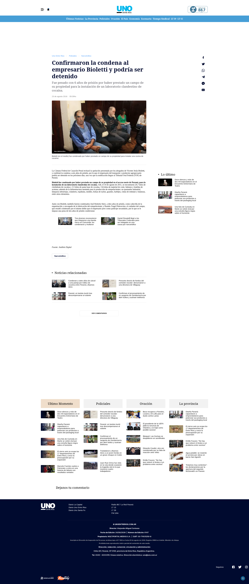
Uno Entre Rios (58, 56)
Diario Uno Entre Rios (77, 507)
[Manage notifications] (243, 578)
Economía (134, 19)
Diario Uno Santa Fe (77, 510)
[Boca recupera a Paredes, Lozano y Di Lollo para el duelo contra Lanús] (145, 414)
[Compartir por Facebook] (203, 57)
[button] (42, 9)
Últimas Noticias (75, 19)
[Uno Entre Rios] (124, 9)
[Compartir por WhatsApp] (203, 70)
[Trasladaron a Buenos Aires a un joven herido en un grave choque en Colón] (103, 453)
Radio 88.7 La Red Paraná (122, 505)
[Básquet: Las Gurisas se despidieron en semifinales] (145, 439)
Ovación (115, 19)
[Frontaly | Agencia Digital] (62, 578)
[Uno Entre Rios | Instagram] (246, 567)
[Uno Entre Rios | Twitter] (240, 567)
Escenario (146, 19)
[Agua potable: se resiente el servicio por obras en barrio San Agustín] (188, 455)
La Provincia (91, 19)
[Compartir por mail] (203, 90)
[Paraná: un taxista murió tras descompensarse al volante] (74, 296)
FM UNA (114, 513)
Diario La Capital (75, 505)
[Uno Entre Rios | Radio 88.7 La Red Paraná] (197, 9)
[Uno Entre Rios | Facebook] (233, 567)
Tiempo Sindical (161, 19)
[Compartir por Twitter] (203, 64)
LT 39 (173, 19)
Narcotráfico (86, 56)
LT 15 (180, 19)
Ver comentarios (99, 313)
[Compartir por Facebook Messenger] (203, 83)
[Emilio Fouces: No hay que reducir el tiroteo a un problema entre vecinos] (145, 463)
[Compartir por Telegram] (203, 77)
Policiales (104, 19)
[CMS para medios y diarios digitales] (47, 578)
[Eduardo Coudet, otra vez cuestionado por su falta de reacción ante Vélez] (145, 451)
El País (124, 19)
